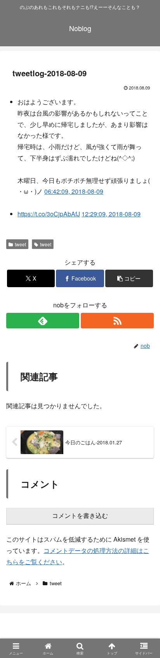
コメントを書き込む (80, 515)
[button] (129, 278)
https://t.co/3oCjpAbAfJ (48, 213)
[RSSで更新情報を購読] (117, 320)
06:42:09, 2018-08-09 (73, 191)
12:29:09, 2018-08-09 (111, 213)
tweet (20, 244)
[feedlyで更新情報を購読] (42, 320)
